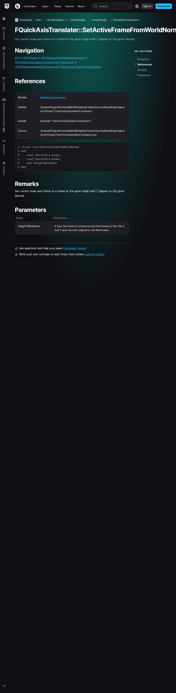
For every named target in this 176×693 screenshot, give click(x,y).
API (17, 58)
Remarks (142, 69)
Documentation (39, 19)
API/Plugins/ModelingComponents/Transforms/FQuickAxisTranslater (58, 67)
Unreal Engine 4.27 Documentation (79, 19)
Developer (26, 19)
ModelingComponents (53, 97)
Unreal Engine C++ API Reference (100, 19)
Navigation (143, 59)
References (144, 64)
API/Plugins (30, 58)
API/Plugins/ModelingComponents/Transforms (44, 62)
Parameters (144, 75)
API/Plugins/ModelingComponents (63, 58)
